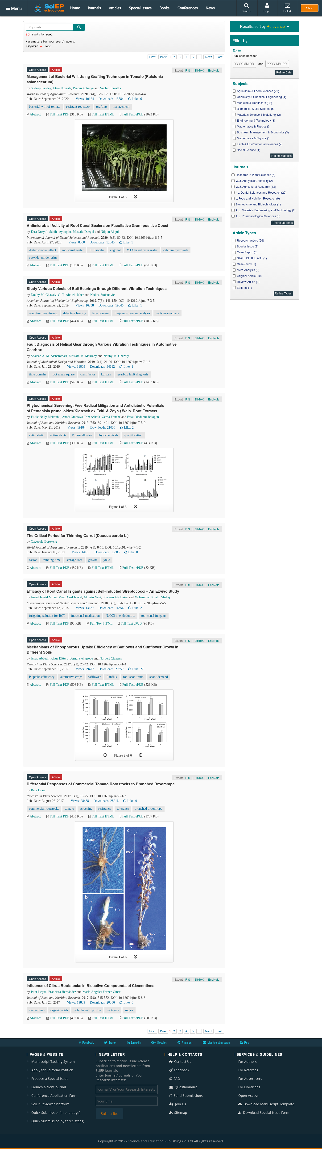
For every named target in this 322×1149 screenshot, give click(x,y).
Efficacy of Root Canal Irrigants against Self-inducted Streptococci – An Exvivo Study (103, 591)
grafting (101, 106)
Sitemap (180, 1112)
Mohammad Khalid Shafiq (152, 597)
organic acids (59, 1010)
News (210, 7)
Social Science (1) (248, 150)
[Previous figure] (105, 755)
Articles (115, 7)
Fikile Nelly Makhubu (45, 417)
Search (247, 11)
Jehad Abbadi (40, 658)
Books (164, 7)
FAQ (176, 1078)
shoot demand (158, 677)
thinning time (52, 560)
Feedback (181, 1070)
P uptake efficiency (41, 677)
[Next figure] (135, 197)
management (121, 106)
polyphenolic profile (87, 1010)
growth (93, 560)
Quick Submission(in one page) (55, 1112)
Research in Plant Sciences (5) (255, 175)
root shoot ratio (133, 677)
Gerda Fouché (111, 417)
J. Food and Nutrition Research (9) (258, 198)
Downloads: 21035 (102, 427)
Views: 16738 (85, 305)
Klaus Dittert (59, 658)
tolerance (123, 808)
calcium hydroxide (175, 250)
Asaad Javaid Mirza (44, 597)
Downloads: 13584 (111, 99)
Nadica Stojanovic (102, 295)
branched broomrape (148, 808)
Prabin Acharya (83, 88)
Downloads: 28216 (106, 801)
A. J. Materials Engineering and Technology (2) (266, 210)
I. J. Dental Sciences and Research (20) (261, 192)
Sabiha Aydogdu (60, 232)
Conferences (188, 7)
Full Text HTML (103, 114)
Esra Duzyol (39, 232)
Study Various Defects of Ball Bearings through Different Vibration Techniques (97, 288)
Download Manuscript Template (268, 1104)
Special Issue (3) (247, 246)
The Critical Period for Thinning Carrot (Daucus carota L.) (77, 535)
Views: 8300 (76, 242)
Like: (137, 99)
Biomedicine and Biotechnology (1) (258, 204)
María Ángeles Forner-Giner (101, 992)
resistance (104, 808)
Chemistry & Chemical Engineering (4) (261, 97)
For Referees (248, 1070)
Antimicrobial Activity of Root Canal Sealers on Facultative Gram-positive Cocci (97, 225)
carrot (33, 560)
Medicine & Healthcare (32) (254, 103)
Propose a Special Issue (49, 1078)
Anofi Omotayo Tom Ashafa (81, 417)
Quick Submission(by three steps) (57, 1121)
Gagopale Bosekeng (44, 541)
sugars (129, 1010)
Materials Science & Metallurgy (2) (259, 114)
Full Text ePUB (132, 114)
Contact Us (182, 1061)
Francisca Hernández (62, 992)
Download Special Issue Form (265, 1112)
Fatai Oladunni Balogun (143, 417)
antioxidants (58, 435)
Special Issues (140, 7)
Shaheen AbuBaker (115, 597)
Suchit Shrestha (110, 88)
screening (86, 808)
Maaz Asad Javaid (70, 597)
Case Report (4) (247, 252)
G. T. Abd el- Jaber (71, 295)
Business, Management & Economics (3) (263, 132)
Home (75, 7)
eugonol (115, 250)
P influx (112, 677)
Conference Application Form (54, 1095)
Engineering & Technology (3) (256, 120)
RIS (187, 70)
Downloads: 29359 (111, 669)
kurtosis (106, 374)
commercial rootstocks (44, 808)
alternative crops (71, 677)
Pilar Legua (38, 992)
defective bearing (74, 313)
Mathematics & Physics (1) (254, 138)
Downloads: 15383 (107, 552)
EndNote (213, 70)
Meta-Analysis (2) (248, 270)
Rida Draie (38, 790)
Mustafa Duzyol (83, 232)
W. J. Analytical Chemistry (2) (254, 181)
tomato (69, 808)
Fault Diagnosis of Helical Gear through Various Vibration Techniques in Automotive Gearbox (102, 346)
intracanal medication (85, 615)
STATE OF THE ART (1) (252, 258)
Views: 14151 (81, 552)
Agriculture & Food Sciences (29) (258, 91)
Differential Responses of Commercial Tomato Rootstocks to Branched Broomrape (101, 784)
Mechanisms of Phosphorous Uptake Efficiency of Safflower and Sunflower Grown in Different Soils (102, 649)
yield (106, 560)
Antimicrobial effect (42, 250)
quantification (133, 435)
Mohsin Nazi (92, 597)
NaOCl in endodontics (120, 615)
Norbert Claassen (110, 658)
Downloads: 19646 (111, 305)
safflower (94, 677)
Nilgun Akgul (110, 232)
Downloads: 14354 (111, 608)
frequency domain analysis (132, 313)
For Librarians (249, 1087)
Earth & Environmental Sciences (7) (259, 144)
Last (219, 57)
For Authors (247, 1061)
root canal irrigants (153, 615)
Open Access (248, 1095)
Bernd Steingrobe (81, 658)
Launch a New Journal (48, 1087)
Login (267, 11)
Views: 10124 (85, 99)
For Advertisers (250, 1078)
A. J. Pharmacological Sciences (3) (258, 216)
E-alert (287, 11)
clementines (37, 1010)
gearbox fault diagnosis (132, 374)
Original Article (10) (249, 276)
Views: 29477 (85, 669)
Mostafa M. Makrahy (83, 356)
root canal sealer (73, 250)
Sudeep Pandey (41, 88)
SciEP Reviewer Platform (50, 1104)
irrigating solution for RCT (47, 615)
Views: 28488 (80, 801)
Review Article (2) (248, 282)
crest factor (87, 374)
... (199, 57)
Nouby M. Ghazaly (43, 295)
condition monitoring (43, 313)
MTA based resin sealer (142, 250)
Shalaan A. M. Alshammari (49, 356)
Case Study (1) (246, 264)
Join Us (180, 1104)
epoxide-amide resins (43, 257)
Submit (310, 8)
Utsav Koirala (62, 88)
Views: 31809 (76, 366)
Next (208, 57)
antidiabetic (36, 435)
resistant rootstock (78, 106)
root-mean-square (167, 313)
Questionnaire (185, 1087)
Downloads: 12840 (102, 242)
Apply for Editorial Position (52, 1070)
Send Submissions (188, 1095)
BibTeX (199, 70)
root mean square (63, 374)
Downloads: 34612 (102, 366)
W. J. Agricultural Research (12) (256, 186)
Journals (94, 7)
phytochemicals (108, 435)
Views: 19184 (76, 427)
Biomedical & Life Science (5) (256, 108)
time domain (100, 313)
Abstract (35, 114)
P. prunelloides (82, 435)
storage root (74, 560)
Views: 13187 (85, 608)
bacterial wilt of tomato (44, 106)
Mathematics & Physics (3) (254, 126)
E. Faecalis (97, 250)
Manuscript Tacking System (53, 1061)
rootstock (113, 1010)
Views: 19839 (76, 1002)
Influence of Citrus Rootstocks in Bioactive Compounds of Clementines (90, 985)
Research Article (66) (250, 240)
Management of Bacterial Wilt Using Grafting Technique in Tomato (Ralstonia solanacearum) (95, 79)
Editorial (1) (244, 287)
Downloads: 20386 (102, 1002)
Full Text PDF (59, 114)
